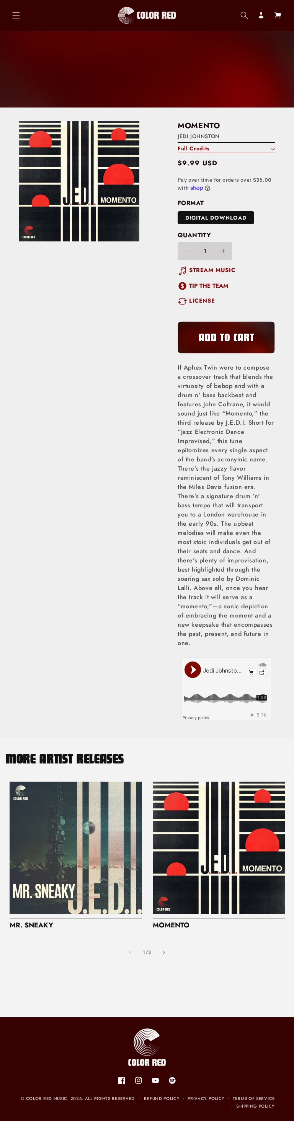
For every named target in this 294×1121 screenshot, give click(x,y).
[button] (16, 15)
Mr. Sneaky (31, 925)
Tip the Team (208, 286)
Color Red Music (47, 1098)
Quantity (194, 235)
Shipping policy (255, 1106)
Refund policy (162, 1098)
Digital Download (216, 218)
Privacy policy (206, 1098)
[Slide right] (163, 952)
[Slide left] (130, 952)
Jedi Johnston (199, 136)
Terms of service (254, 1098)
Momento (171, 925)
